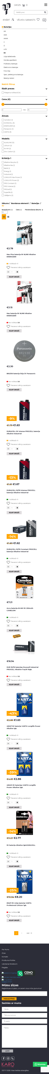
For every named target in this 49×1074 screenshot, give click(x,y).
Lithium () (8, 145)
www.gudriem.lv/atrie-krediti (7, 981)
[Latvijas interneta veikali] (11, 977)
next (28, 933)
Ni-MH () (7, 148)
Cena (18, 210)
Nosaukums (6, 210)
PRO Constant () (10, 183)
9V (3, 206)
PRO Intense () (9, 186)
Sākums (5, 203)
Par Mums (5, 949)
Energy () (7, 171)
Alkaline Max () (9, 165)
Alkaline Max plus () (11, 162)
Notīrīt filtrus (8, 84)
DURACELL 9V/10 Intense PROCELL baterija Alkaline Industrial (21, 491)
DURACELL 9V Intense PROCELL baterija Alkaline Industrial (23, 432)
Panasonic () (8, 129)
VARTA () (7, 132)
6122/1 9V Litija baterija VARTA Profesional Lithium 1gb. (19, 904)
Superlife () (8, 192)
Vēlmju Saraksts (26, 20)
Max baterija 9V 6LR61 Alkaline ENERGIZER (19, 314)
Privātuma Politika (8, 960)
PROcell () (8, 189)
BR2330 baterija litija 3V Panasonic (21, 373)
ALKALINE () (9, 142)
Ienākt (6, 20)
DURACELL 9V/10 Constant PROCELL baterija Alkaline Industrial (22, 550)
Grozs (17, 5)
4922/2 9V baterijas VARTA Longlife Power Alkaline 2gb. (21, 786)
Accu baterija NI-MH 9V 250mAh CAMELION (20, 609)
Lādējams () (8, 195)
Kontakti (5, 957)
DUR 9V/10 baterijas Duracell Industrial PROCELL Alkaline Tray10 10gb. (22, 668)
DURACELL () (9, 123)
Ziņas (4, 953)
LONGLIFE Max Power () (13, 177)
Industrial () (8, 174)
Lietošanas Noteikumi (9, 964)
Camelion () (8, 120)
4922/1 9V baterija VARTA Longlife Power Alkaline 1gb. (23, 727)
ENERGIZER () (9, 126)
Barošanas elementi (20, 203)
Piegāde (5, 967)
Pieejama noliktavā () (12, 93)
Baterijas (7, 27)
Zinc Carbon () (9, 151)
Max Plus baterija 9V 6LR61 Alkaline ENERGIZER (21, 255)
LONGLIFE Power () (11, 180)
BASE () (7, 168)
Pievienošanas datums (33, 210)
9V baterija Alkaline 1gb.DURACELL (21, 845)
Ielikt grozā (14, 277)
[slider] (2, 104)
